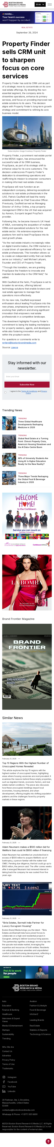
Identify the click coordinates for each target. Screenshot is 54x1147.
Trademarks (7, 1068)
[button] (40, 4)
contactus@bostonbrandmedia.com (18, 1110)
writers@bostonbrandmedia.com (19, 342)
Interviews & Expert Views (11, 1020)
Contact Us (7, 1051)
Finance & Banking (10, 1010)
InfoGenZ (34, 1014)
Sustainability (8, 1034)
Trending (6, 1038)
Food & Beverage (38, 1010)
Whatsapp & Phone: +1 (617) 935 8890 (20, 1114)
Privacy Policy (8, 1060)
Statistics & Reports (38, 1030)
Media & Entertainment (12, 1025)
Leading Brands (37, 1020)
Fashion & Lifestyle (38, 1005)
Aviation (33, 1001)
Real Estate (35, 1025)
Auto (4, 1001)
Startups (6, 1030)
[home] (14, 4)
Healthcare (7, 1014)
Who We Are (8, 1047)
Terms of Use (8, 1064)
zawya (14, 347)
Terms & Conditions (29, 391)
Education (6, 1005)
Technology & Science (40, 1034)
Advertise (6, 1055)
